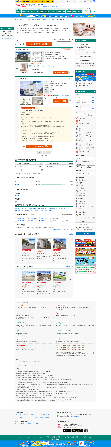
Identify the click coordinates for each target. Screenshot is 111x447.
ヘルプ (74, 1)
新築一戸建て (43, 11)
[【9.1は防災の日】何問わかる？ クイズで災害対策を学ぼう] (34, 1)
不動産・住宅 (18, 414)
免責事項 (67, 437)
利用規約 (48, 437)
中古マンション (35, 11)
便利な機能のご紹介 (76, 416)
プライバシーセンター (38, 437)
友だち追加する (64, 416)
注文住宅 (59, 11)
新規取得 (43, 4)
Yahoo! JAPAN (68, 1)
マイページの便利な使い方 (7, 38)
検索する (86, 233)
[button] (17, 241)
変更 (93, 97)
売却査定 (69, 11)
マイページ (87, 65)
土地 (64, 11)
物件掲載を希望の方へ (57, 437)
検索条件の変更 (80, 91)
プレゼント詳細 (26, 349)
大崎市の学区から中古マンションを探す (62, 229)
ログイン (34, 6)
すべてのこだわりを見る (88, 218)
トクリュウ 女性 (88, 1)
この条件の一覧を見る (67, 234)
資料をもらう (60, 72)
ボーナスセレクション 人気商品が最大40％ (49, 6)
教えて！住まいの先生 (33, 424)
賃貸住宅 (18, 11)
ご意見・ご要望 (74, 437)
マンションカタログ (20, 424)
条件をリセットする (91, 52)
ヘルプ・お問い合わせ (85, 437)
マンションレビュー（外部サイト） (52, 397)
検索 (94, 1)
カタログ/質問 (76, 11)
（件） (18, 166)
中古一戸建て (51, 11)
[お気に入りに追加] (70, 72)
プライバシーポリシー (25, 437)
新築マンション (26, 11)
